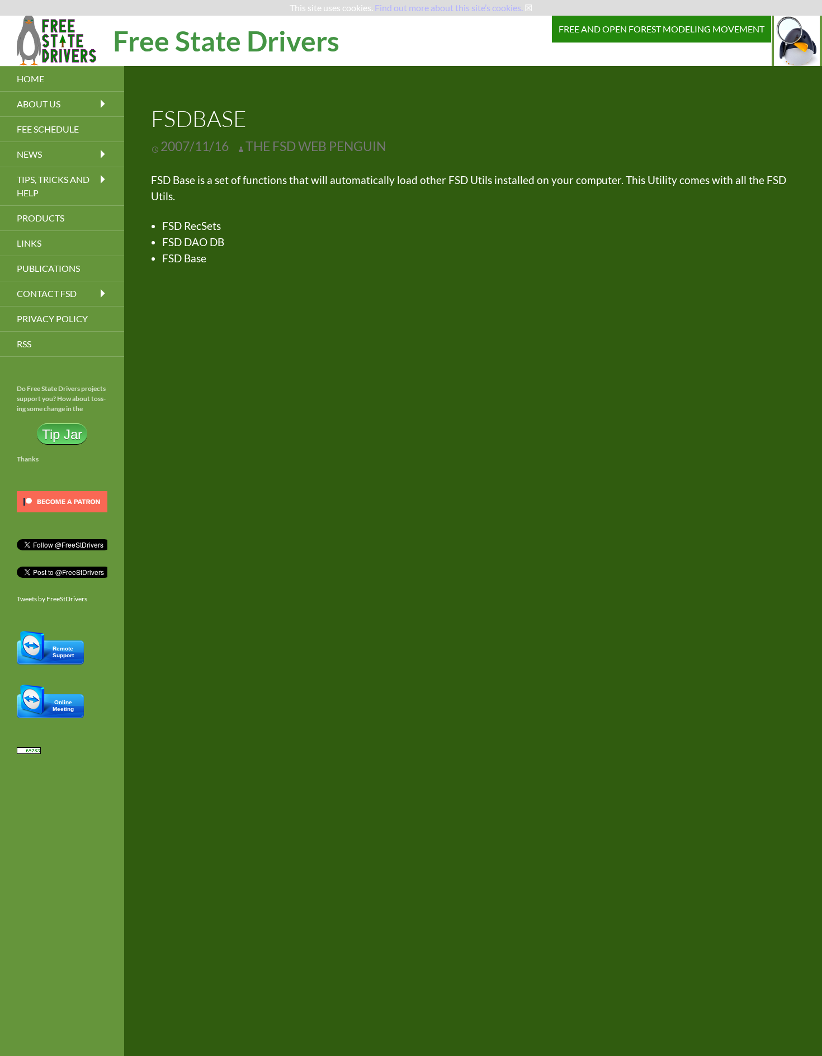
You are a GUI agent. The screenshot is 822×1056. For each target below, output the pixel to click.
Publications (48, 268)
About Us (38, 103)
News (29, 154)
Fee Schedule (48, 129)
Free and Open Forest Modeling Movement (661, 28)
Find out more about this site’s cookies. (449, 7)
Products (40, 218)
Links (29, 243)
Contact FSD (47, 293)
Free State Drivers (226, 41)
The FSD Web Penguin (315, 146)
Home (30, 78)
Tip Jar (62, 433)
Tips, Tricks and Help (53, 186)
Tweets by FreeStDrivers (52, 599)
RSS (24, 343)
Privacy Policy (52, 318)
